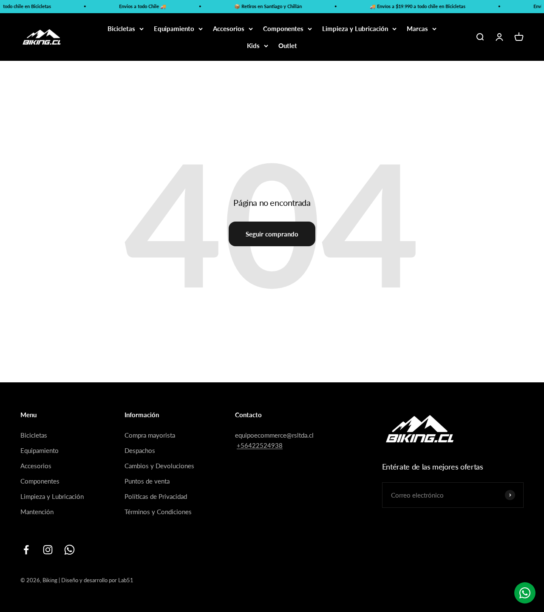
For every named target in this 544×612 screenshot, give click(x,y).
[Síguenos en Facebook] (26, 549)
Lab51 (125, 580)
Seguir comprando (272, 234)
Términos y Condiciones (158, 511)
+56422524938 (260, 445)
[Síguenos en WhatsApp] (69, 549)
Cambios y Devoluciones (159, 466)
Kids (253, 45)
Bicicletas (121, 28)
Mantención (37, 511)
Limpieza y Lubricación (355, 28)
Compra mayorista (150, 435)
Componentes (283, 28)
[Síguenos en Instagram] (48, 549)
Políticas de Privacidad (156, 496)
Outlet (287, 45)
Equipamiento (174, 28)
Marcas (417, 28)
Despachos (140, 450)
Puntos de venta (147, 481)
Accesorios (228, 28)
